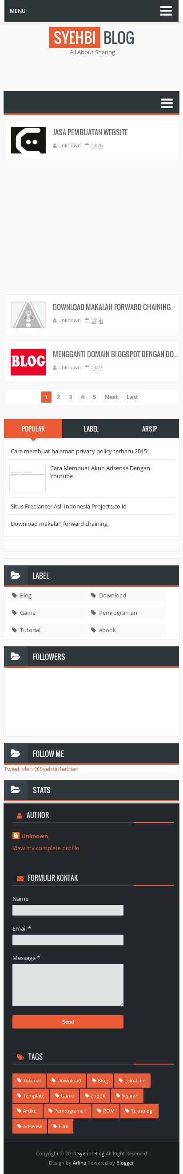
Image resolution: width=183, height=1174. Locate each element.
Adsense (32, 1126)
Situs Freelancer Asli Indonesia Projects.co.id (69, 506)
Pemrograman (118, 613)
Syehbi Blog (90, 1153)
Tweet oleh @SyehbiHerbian (41, 769)
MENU (18, 11)
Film (63, 1126)
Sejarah (130, 1095)
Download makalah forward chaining (112, 307)
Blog (26, 595)
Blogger (125, 1162)
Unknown (34, 836)
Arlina (79, 1162)
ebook (107, 630)
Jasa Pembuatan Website (90, 132)
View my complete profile (45, 848)
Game (28, 613)
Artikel (30, 1110)
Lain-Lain (135, 1080)
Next (111, 397)
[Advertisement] (93, 72)
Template (33, 1095)
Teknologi (142, 1110)
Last (132, 397)
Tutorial (30, 630)
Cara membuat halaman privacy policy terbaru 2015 (79, 451)
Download (112, 595)
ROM (109, 1110)
